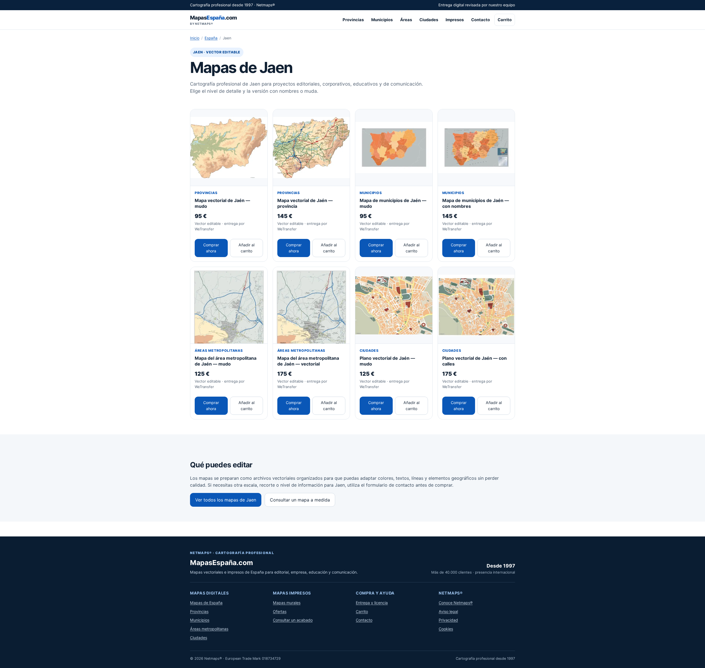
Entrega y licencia (372, 602)
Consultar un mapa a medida (300, 500)
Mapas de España (206, 602)
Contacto (480, 19)
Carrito (505, 19)
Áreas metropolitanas (209, 628)
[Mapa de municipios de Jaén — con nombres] (476, 147)
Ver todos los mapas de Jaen (225, 500)
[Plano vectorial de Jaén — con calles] (476, 305)
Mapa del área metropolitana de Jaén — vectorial (308, 361)
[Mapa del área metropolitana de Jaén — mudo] (228, 305)
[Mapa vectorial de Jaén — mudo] (228, 147)
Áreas (406, 19)
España (211, 38)
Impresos (455, 19)
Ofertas (279, 611)
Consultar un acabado (293, 620)
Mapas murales (286, 602)
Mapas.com (213, 20)
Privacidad (448, 620)
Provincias (353, 19)
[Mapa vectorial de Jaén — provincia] (311, 147)
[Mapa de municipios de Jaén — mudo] (393, 147)
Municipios (382, 19)
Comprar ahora (211, 247)
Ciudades (428, 19)
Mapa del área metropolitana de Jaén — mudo (225, 361)
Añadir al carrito (246, 247)
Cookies (446, 628)
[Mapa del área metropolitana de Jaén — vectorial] (311, 305)
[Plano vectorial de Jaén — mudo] (393, 305)
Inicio (194, 38)
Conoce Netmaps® (456, 602)
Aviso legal (448, 611)
